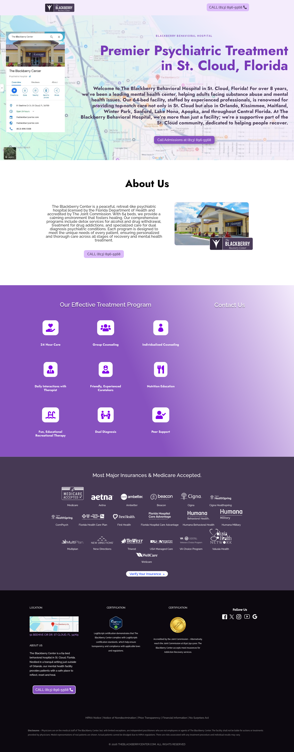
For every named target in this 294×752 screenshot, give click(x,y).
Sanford (143, 111)
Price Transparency (149, 717)
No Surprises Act (199, 717)
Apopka (190, 111)
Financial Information (174, 717)
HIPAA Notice (93, 717)
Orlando (229, 105)
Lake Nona (166, 111)
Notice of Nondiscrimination (119, 717)
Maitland (277, 105)
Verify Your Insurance (147, 574)
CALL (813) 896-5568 (225, 7)
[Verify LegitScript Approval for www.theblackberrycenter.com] (116, 628)
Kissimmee (252, 105)
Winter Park (117, 111)
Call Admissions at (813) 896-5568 (184, 140)
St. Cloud (183, 105)
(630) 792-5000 (190, 643)
